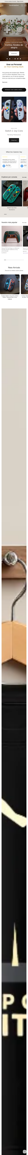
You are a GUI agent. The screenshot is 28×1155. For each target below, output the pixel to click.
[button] (7, 59)
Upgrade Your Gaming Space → (14, 89)
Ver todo (24, 177)
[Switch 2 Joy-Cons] (12, 193)
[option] (14, 30)
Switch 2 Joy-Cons (11, 207)
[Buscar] (22, 5)
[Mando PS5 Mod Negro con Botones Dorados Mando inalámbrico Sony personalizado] (12, 236)
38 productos (12, 209)
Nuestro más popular (9, 222)
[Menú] (2, 5)
